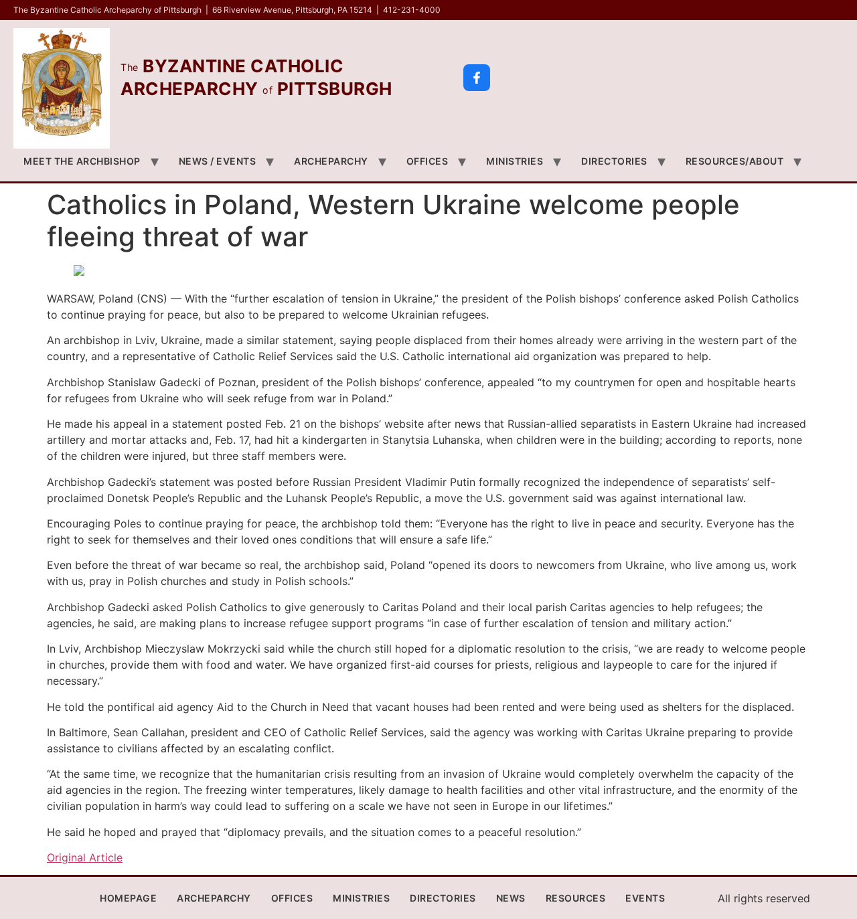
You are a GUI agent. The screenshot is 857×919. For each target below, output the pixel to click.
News (511, 898)
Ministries (514, 161)
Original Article (85, 857)
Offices (427, 161)
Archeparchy (331, 161)
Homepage (128, 898)
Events (645, 898)
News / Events (217, 161)
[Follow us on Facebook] (476, 77)
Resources (576, 898)
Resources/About (735, 161)
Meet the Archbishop (82, 161)
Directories (614, 161)
